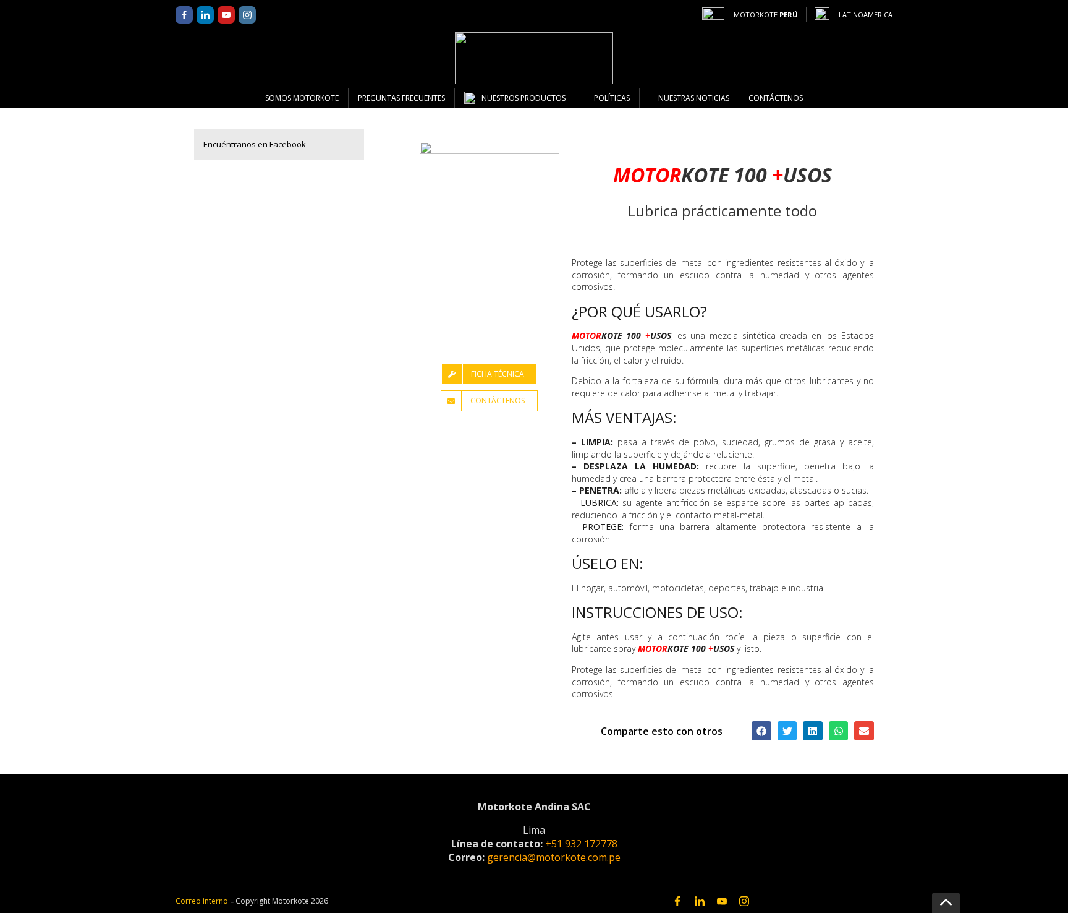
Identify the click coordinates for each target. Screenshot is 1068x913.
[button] (761, 731)
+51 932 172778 (581, 844)
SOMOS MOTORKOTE (302, 98)
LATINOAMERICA (865, 14)
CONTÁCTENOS (775, 98)
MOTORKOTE (766, 14)
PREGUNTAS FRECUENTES (401, 98)
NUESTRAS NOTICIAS (693, 98)
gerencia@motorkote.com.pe (554, 857)
